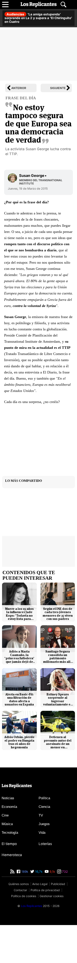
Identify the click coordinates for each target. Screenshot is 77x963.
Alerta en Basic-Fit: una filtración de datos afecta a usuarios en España (19, 699)
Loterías (45, 844)
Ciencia (44, 807)
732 (64, 872)
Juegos (44, 824)
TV (41, 815)
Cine (5, 815)
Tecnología (10, 833)
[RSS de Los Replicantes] (12, 872)
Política (44, 798)
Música (7, 824)
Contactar (20, 890)
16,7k (38, 872)
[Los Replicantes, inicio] (39, 4)
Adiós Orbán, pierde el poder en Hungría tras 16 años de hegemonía (19, 742)
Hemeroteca (12, 855)
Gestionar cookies (51, 896)
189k (24, 872)
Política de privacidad (45, 890)
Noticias (8, 798)
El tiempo (9, 844)
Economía (9, 807)
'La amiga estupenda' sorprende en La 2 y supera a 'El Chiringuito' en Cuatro (38, 18)
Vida (42, 833)
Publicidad (58, 884)
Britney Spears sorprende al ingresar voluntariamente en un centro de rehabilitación (57, 699)
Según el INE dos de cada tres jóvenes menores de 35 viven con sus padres (58, 614)
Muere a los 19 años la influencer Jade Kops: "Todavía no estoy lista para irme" (19, 614)
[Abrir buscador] (63, 4)
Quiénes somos (18, 884)
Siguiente (58, 88)
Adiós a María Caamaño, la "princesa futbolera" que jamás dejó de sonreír (19, 656)
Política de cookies (23, 896)
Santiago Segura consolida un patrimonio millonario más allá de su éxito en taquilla (57, 656)
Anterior (18, 88)
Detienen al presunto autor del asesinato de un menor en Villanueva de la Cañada (57, 742)
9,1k (52, 872)
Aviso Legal (39, 884)
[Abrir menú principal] (5, 4)
